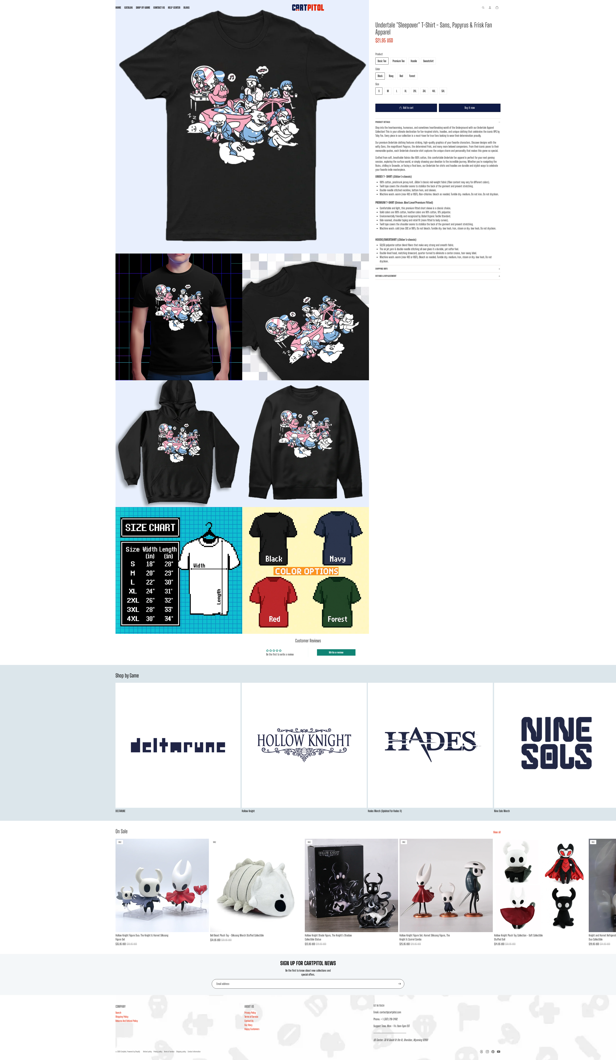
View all (497, 832)
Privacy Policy (250, 1012)
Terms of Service (251, 1016)
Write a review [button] (336, 652)
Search (118, 1012)
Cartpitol (123, 1051)
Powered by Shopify (133, 1051)
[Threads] (481, 1052)
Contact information (194, 1051)
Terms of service (169, 1051)
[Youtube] (499, 1052)
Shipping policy (181, 1051)
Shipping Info (381, 268)
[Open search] (483, 7)
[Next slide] (497, 747)
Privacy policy (158, 1051)
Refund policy (147, 1051)
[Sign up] (399, 984)
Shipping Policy (122, 1016)
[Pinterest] (493, 1052)
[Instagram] (487, 1052)
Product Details (382, 122)
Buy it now (470, 108)
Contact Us (248, 1020)
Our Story (248, 1024)
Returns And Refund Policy (127, 1020)
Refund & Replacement (386, 276)
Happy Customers (251, 1028)
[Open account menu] (489, 7)
